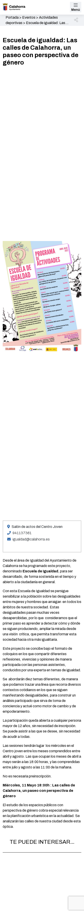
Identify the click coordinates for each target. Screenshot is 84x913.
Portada (12, 17)
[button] (76, 20)
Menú (75, 9)
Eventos (28, 17)
